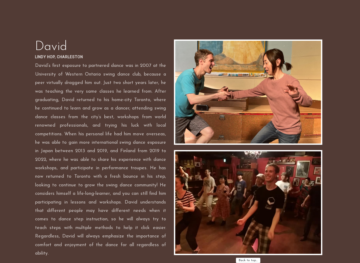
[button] (248, 92)
